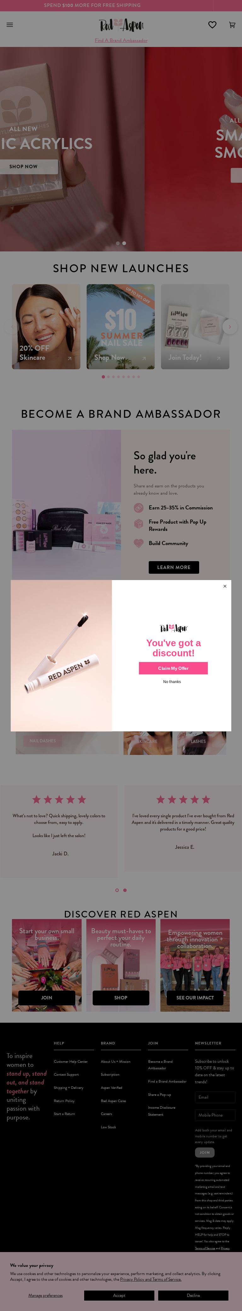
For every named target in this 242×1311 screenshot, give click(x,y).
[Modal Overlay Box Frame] (121, 655)
